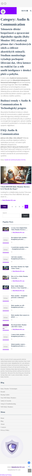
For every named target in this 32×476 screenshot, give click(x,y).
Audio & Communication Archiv (15, 160)
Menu (23, 11)
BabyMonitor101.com (9, 200)
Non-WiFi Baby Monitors (8, 398)
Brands (3, 391)
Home (2, 418)
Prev (4, 206)
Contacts (3, 427)
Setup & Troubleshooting (8, 404)
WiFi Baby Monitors (7, 407)
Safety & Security (6, 401)
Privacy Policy (5, 430)
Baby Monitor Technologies (9, 388)
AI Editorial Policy (5, 475)
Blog (2, 421)
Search (5, 213)
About (2, 424)
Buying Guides (5, 394)
